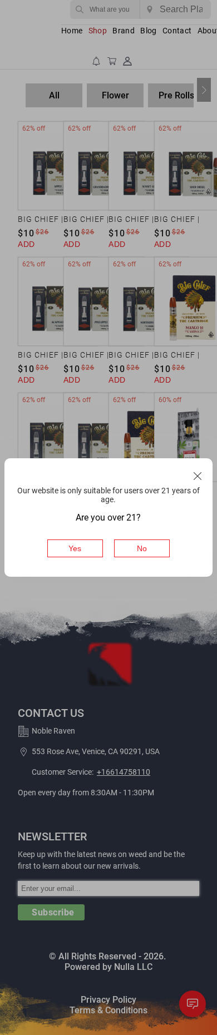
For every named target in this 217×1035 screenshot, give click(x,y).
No (142, 548)
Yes (74, 548)
